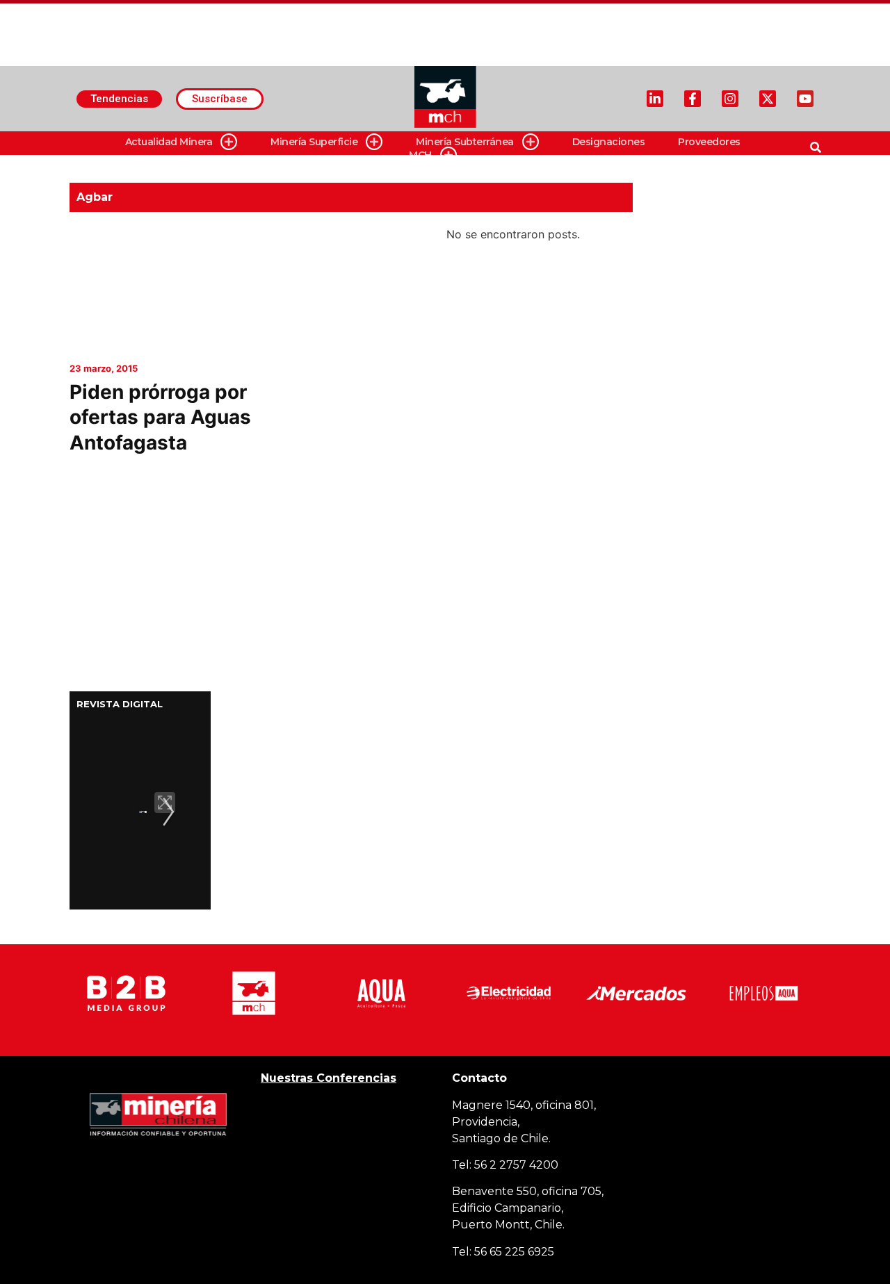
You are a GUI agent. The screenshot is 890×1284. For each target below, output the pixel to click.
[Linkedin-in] (655, 98)
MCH (420, 155)
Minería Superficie (313, 141)
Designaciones (608, 141)
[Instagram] (730, 98)
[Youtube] (805, 98)
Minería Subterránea (465, 141)
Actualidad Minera (169, 141)
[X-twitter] (767, 98)
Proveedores (709, 141)
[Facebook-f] (692, 98)
